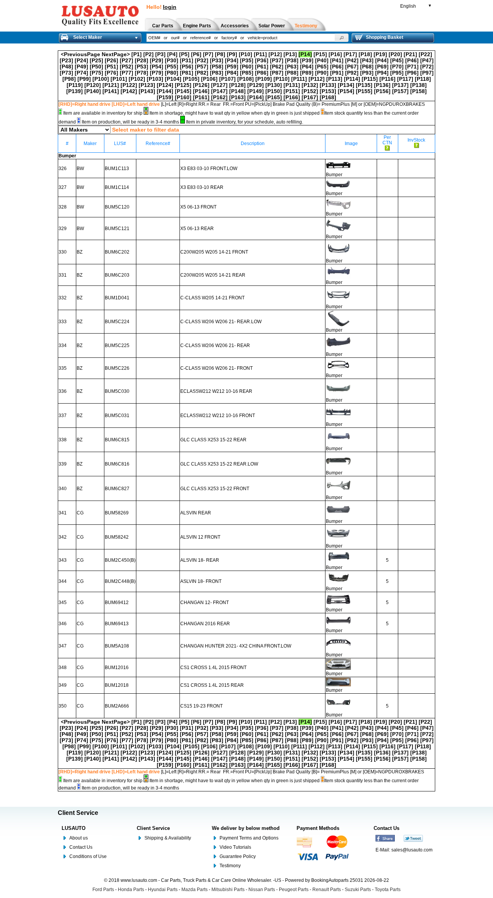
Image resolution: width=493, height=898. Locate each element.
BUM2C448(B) (120, 581)
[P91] (337, 73)
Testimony (230, 865)
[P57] (201, 66)
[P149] (255, 91)
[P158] (418, 91)
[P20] (395, 54)
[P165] (273, 97)
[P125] (183, 85)
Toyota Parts (388, 889)
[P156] (382, 91)
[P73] (66, 73)
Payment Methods (318, 828)
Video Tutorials (235, 847)
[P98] (69, 79)
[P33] (216, 60)
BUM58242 (117, 537)
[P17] (350, 54)
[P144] (165, 91)
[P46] (412, 60)
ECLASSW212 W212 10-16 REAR (216, 391)
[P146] (201, 91)
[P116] (387, 79)
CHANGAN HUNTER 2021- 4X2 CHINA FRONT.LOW (235, 646)
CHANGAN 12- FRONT (204, 602)
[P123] (147, 85)
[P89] (307, 73)
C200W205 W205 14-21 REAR (212, 275)
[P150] (273, 91)
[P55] (171, 66)
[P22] (425, 54)
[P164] (255, 97)
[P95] (397, 73)
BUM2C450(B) (120, 560)
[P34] (231, 60)
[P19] (380, 54)
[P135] (364, 85)
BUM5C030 (117, 391)
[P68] (367, 66)
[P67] (352, 66)
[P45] (397, 60)
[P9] (232, 54)
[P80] (171, 73)
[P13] (290, 54)
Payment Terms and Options (249, 838)
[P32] (201, 60)
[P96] (412, 73)
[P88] (291, 73)
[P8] (220, 54)
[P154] (346, 91)
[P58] (216, 66)
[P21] (410, 54)
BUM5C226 (117, 368)
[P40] (322, 60)
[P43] (367, 60)
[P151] (291, 91)
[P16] (335, 54)
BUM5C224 (117, 321)
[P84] (231, 73)
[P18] (365, 54)
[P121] (110, 85)
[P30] (171, 60)
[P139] (74, 91)
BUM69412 (117, 602)
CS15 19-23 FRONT (201, 706)
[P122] (129, 85)
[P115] (370, 79)
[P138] (418, 85)
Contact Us (80, 847)
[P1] (136, 54)
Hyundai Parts (163, 889)
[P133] (328, 85)
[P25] (96, 60)
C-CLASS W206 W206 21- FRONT (216, 368)
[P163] (237, 97)
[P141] (110, 91)
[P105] (191, 79)
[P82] (201, 73)
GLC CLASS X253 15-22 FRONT (214, 488)
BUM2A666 (117, 706)
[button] (342, 37)
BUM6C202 (117, 252)
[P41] (337, 60)
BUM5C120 (117, 207)
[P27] (126, 60)
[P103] (155, 79)
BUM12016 (117, 667)
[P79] (156, 73)
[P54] (156, 66)
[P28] (141, 60)
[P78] (141, 73)
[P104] (173, 79)
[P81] (186, 73)
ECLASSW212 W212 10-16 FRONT (217, 415)
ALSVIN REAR (195, 513)
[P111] (299, 79)
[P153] (328, 91)
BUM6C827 (117, 488)
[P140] (92, 91)
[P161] (201, 97)
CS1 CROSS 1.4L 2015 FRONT (213, 667)
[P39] (307, 60)
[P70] (397, 66)
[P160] (183, 97)
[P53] (141, 66)
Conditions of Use (88, 856)
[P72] (427, 66)
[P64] (307, 66)
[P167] (310, 97)
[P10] (245, 54)
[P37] (276, 60)
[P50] (96, 66)
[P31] (186, 60)
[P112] (317, 79)
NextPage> (116, 54)
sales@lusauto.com (412, 850)
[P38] (291, 60)
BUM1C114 (117, 187)
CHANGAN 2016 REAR (205, 623)
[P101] (119, 79)
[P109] (263, 79)
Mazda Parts (194, 889)
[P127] (219, 85)
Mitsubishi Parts (228, 889)
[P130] (273, 85)
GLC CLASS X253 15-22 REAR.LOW (219, 464)
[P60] (246, 66)
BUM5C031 (117, 415)
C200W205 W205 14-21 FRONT (214, 252)
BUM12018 (117, 685)
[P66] (337, 66)
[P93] (367, 73)
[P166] (291, 97)
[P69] (382, 66)
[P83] (216, 73)
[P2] (148, 54)
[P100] (100, 79)
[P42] (352, 60)
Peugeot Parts (294, 889)
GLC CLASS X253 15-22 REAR (213, 439)
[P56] (186, 66)
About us (78, 838)
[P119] (75, 85)
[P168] (328, 97)
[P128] (237, 85)
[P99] (84, 79)
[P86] (261, 73)
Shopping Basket (384, 37)
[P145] (183, 91)
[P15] (320, 54)
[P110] (281, 79)
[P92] (352, 73)
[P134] (346, 85)
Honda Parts (131, 889)
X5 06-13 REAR (197, 228)
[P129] (255, 85)
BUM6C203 (117, 275)
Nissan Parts (261, 889)
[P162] (219, 97)
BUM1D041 (117, 297)
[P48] (66, 66)
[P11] (260, 54)
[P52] (126, 66)
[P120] (92, 85)
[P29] (156, 60)
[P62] (276, 66)
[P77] (126, 73)
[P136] (382, 85)
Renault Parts (326, 889)
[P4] (172, 54)
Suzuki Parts (358, 889)
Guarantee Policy (238, 856)
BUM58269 (117, 513)
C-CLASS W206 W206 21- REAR (215, 345)
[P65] (322, 66)
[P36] (261, 60)
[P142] (129, 91)
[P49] (81, 66)
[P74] (81, 73)
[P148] (237, 91)
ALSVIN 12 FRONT (200, 537)
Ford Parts (103, 889)
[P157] (400, 91)
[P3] (160, 54)
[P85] (246, 73)
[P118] (423, 79)
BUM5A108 (117, 646)
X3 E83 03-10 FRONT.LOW (208, 168)
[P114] (352, 79)
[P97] (427, 73)
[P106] (209, 79)
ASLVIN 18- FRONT (200, 581)
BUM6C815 (117, 439)
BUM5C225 (117, 345)
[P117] (405, 79)
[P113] (334, 79)
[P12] (275, 54)
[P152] (310, 91)
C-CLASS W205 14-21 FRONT (212, 297)
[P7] (208, 54)
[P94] (382, 73)
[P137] (400, 85)
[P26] (111, 60)
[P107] (227, 79)
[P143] (147, 91)
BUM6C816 (117, 464)
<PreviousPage (80, 54)
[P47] (427, 60)
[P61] (261, 66)
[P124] (165, 85)
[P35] (246, 60)
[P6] (196, 54)
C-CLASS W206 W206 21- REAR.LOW (221, 321)
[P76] (111, 73)
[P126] (201, 85)
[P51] (111, 66)
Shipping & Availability (167, 838)
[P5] (184, 54)
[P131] (291, 85)
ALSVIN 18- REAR (199, 560)
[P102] (137, 79)
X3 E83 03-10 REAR (201, 187)
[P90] (322, 73)
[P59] (231, 66)
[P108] (245, 79)
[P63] (291, 66)
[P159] (165, 97)
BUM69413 (117, 623)
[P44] (382, 60)
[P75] (96, 73)
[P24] (81, 60)
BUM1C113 (117, 168)
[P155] (364, 91)
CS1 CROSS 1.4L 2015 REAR (212, 685)
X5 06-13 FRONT (198, 207)
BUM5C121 (117, 228)
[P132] (310, 85)
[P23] (66, 60)
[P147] (219, 91)
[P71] (412, 66)
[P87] (276, 73)
